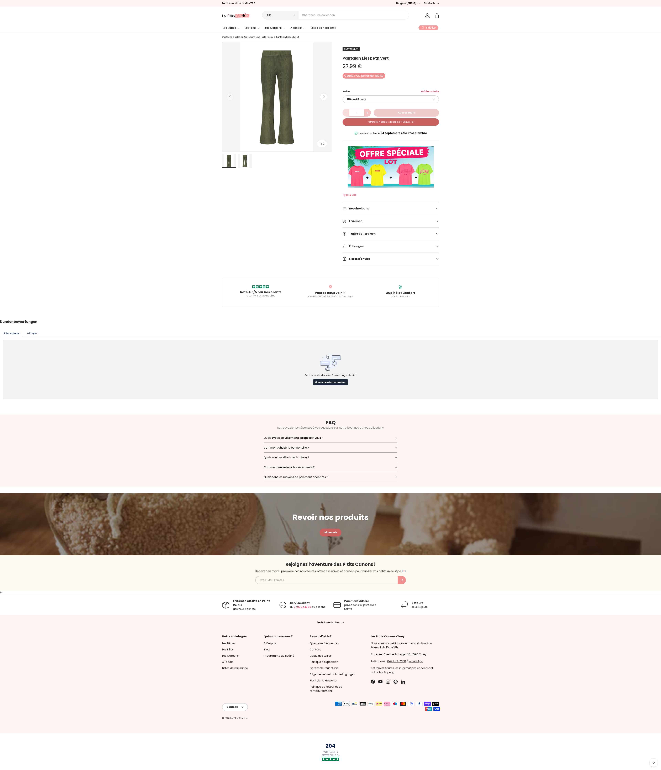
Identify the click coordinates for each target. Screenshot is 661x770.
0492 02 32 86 (302, 607)
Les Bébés (229, 28)
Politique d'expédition (324, 662)
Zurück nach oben (329, 622)
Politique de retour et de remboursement (326, 689)
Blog (267, 649)
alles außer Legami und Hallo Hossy (254, 37)
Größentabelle (430, 91)
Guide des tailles (321, 656)
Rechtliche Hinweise (323, 680)
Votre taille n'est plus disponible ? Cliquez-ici (391, 121)
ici (393, 672)
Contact (315, 649)
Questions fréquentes (324, 643)
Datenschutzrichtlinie (324, 668)
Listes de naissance (323, 28)
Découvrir (330, 532)
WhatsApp (416, 661)
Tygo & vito (349, 195)
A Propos (270, 643)
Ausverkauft (406, 112)
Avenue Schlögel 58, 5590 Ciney (405, 654)
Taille (346, 91)
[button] (437, 15)
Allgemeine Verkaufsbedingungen (332, 674)
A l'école (296, 28)
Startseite (227, 37)
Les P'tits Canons (239, 718)
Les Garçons (273, 28)
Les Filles (250, 28)
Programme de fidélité (279, 656)
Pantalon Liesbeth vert (287, 37)
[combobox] (335, 15)
